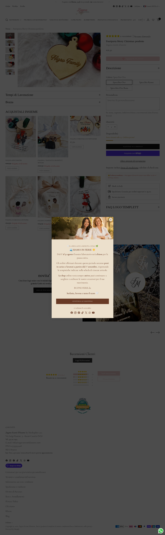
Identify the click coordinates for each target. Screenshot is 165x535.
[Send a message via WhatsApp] (161, 531)
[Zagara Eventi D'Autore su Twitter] (86, 313)
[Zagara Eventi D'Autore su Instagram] (75, 313)
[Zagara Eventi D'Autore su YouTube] (93, 313)
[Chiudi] (110, 219)
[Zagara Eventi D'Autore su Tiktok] (82, 313)
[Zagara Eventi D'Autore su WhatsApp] (89, 313)
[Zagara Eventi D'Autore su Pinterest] (79, 313)
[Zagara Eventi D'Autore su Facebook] (71, 313)
